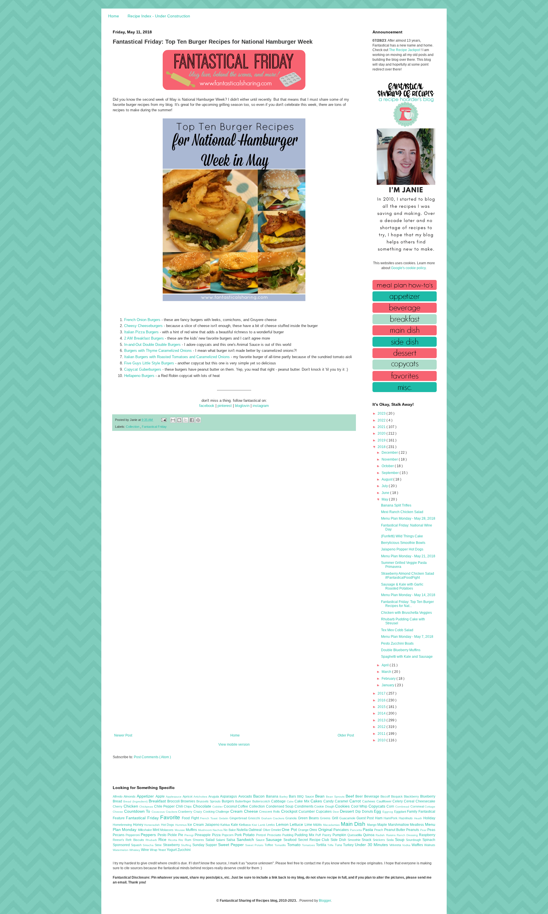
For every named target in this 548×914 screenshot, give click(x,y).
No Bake (230, 830)
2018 (382, 447)
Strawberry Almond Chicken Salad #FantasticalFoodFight (407, 576)
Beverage (372, 796)
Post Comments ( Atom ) (152, 757)
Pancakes (341, 830)
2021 (382, 427)
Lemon (283, 824)
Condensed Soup (280, 806)
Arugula (214, 796)
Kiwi (255, 824)
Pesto (163, 835)
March (387, 672)
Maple (382, 825)
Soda (390, 840)
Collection (133, 426)
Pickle (173, 835)
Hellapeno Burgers (139, 376)
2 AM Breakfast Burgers (144, 338)
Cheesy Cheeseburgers (143, 326)
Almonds (130, 796)
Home (113, 16)
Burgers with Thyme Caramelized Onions (158, 350)
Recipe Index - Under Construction (159, 16)
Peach (379, 830)
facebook (206, 405)
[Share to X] (185, 420)
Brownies (188, 801)
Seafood (290, 840)
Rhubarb (152, 840)
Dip (358, 812)
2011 (382, 734)
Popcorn (228, 835)
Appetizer (146, 796)
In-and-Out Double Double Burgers (152, 344)
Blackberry (412, 796)
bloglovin (242, 405)
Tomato (294, 844)
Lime (309, 825)
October (388, 466)
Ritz (181, 840)
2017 (382, 693)
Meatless (417, 825)
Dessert (347, 811)
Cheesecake (425, 801)
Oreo (313, 830)
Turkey (349, 845)
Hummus (181, 824)
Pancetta (356, 830)
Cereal (410, 801)
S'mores (199, 840)
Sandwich (246, 839)
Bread (118, 801)
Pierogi (189, 835)
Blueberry (427, 796)
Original (325, 829)
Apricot (188, 796)
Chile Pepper (165, 806)
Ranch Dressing (408, 835)
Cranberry (186, 811)
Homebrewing (123, 824)
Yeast (162, 850)
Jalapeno (213, 825)
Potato (249, 834)
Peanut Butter (395, 830)
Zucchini (184, 850)
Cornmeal (417, 806)
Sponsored (122, 845)
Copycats (377, 806)
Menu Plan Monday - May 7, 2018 (407, 637)
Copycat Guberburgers (142, 369)
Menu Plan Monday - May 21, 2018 (408, 556)
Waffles (418, 845)
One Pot (290, 829)
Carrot (355, 801)
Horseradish (152, 824)
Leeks (271, 824)
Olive (267, 830)
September (391, 473)
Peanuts (413, 830)
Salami (221, 840)
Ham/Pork (391, 818)
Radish (381, 835)
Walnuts (429, 845)
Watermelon (121, 850)
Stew (159, 845)
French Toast (209, 818)
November (390, 459)
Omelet (276, 830)
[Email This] (173, 420)
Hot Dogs (168, 824)
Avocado (245, 796)
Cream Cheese (244, 811)
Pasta (368, 829)
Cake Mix (303, 801)
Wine (145, 850)
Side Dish (339, 840)
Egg (378, 811)
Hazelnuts (406, 818)
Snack (367, 840)
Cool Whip (359, 806)
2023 (382, 413)
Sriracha (149, 845)
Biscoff (385, 796)
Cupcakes (324, 812)
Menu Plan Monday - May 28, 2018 (408, 518)
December (390, 453)
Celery (398, 801)
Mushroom (205, 830)
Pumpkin (340, 835)
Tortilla (321, 845)
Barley (284, 796)
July (385, 486)
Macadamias (332, 824)
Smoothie (355, 840)
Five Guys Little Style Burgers (149, 363)
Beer (359, 796)
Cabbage (279, 801)
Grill (335, 818)
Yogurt (172, 850)
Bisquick (397, 796)
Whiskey (135, 850)
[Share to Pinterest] (198, 420)
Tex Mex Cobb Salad (397, 630)
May (385, 499)
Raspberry (427, 835)
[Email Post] (163, 419)
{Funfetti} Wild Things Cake (402, 536)
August (387, 479)
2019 (382, 440)
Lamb (262, 824)
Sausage (274, 839)
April (386, 665)
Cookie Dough (324, 806)
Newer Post (123, 735)
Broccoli (174, 801)
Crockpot (290, 811)
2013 (382, 720)
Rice (163, 839)
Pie (181, 835)
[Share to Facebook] (192, 420)
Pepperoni (133, 835)
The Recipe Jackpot (405, 50)
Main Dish (354, 824)
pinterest (224, 405)
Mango (372, 824)
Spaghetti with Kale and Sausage (407, 657)
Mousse (180, 830)
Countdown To (138, 811)
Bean (320, 796)
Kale (235, 825)
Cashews (369, 801)
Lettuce (297, 824)
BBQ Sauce (306, 796)
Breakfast (158, 801)
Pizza (217, 835)
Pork (239, 835)
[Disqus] (234, 509)
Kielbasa (245, 824)
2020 (382, 433)
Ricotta (173, 840)
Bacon (259, 796)
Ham (379, 818)
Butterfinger (243, 801)
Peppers (149, 834)
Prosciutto (274, 835)
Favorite (171, 817)
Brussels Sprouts (209, 801)
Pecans (119, 835)
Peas (431, 830)
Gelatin (224, 818)
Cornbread (402, 806)
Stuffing (186, 845)
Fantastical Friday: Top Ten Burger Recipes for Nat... (407, 604)
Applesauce (174, 796)
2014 (382, 713)
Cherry (118, 806)
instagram (261, 405)
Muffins (192, 830)
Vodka (407, 845)
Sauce (261, 840)
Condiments (305, 806)
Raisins (391, 835)
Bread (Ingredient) (136, 801)
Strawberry (172, 845)
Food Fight (191, 818)
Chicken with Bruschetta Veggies (406, 613)
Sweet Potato (255, 845)
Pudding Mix (305, 835)
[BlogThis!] (179, 420)
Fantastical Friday (154, 426)
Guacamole (347, 818)
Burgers (228, 801)
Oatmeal (256, 830)
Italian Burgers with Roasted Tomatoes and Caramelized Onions (177, 357)
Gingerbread (238, 818)
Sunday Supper (205, 845)
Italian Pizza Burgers (141, 332)
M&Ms (318, 824)
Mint (156, 830)
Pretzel (261, 835)
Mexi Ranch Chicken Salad (402, 512)
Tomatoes (309, 845)
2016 (382, 700)
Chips (188, 806)
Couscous (159, 811)
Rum (189, 840)
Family (412, 812)
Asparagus (229, 796)
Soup (400, 839)
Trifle (331, 845)
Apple (161, 796)
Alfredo (118, 796)
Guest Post (365, 818)
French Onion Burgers (142, 320)
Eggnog (388, 811)
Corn (390, 806)
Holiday (429, 818)
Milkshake (145, 830)
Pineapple (203, 835)
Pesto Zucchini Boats (397, 643)
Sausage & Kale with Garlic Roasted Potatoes (402, 586)
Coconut (231, 806)
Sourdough (414, 840)
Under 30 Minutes (372, 844)
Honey (138, 825)
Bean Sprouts (336, 796)
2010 (382, 740)
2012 (382, 727)
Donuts (368, 812)
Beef (350, 796)
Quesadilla (355, 835)
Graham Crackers (273, 818)
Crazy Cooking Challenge (212, 811)
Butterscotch (261, 801)
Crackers (172, 811)
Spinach (428, 840)
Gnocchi (254, 818)
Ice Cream (196, 825)
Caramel (342, 801)
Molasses (167, 830)
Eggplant (400, 811)
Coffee (243, 806)
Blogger (325, 901)
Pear (423, 830)
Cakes (317, 801)
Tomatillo (281, 845)
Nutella (243, 830)
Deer (336, 811)
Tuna (339, 845)
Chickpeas (146, 806)
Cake (291, 801)
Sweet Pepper (231, 844)
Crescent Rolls (270, 811)
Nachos (218, 830)
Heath (418, 818)
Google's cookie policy (408, 268)
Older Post (346, 735)
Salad (211, 840)
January (388, 685)
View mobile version (234, 744)
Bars (293, 796)
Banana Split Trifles (396, 505)
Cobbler (218, 806)
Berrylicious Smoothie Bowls (403, 543)
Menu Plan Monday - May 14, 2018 (408, 595)
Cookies (343, 806)
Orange (303, 830)
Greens (326, 818)
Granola (291, 818)
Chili (180, 806)
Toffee (269, 845)
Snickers (379, 840)
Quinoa (369, 835)
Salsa (231, 840)
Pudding (288, 835)
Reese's (119, 840)
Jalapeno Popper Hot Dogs (402, 549)
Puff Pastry (323, 835)
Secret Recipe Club (314, 840)
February (389, 679)
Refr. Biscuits (136, 840)
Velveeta (395, 845)
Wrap (154, 850)
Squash (137, 845)
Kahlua (225, 824)
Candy (329, 801)
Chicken (132, 806)
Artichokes (201, 796)
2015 (382, 707)
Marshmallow (399, 825)
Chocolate (203, 806)
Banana (272, 796)
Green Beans (309, 818)
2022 (382, 420)
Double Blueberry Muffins (400, 650)
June (386, 493)
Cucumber (307, 812)
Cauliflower (384, 801)
